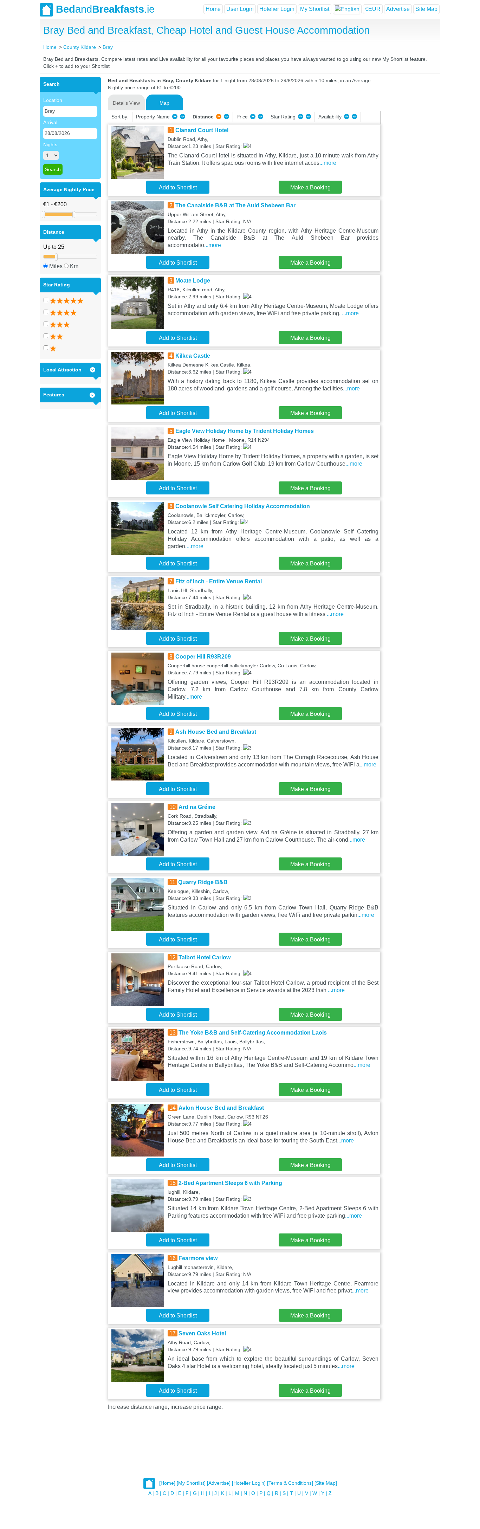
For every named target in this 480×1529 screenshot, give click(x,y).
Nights (50, 144)
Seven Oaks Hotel (202, 1333)
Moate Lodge (192, 281)
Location (52, 100)
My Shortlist (314, 9)
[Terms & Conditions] (290, 1483)
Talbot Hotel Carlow (205, 957)
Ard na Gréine (197, 807)
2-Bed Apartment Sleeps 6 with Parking (230, 1183)
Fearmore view (198, 1258)
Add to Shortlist (178, 187)
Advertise (398, 9)
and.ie (105, 9)
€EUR (373, 9)
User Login (240, 9)
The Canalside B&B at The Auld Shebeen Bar (235, 205)
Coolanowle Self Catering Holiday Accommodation (242, 506)
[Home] (167, 1483)
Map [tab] (164, 103)
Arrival (50, 122)
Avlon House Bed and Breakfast (221, 1108)
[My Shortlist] (191, 1483)
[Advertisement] (409, 182)
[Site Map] (325, 1483)
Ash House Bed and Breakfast (215, 732)
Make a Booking (310, 187)
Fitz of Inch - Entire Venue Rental (218, 581)
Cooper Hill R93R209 (203, 657)
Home (213, 9)
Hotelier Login (276, 9)
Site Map (426, 9)
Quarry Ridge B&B (203, 882)
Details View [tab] (126, 103)
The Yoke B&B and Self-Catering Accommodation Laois (253, 1033)
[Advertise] (219, 1483)
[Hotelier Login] (249, 1483)
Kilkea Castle (192, 356)
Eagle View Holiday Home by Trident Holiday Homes (244, 431)
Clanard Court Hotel (201, 130)
